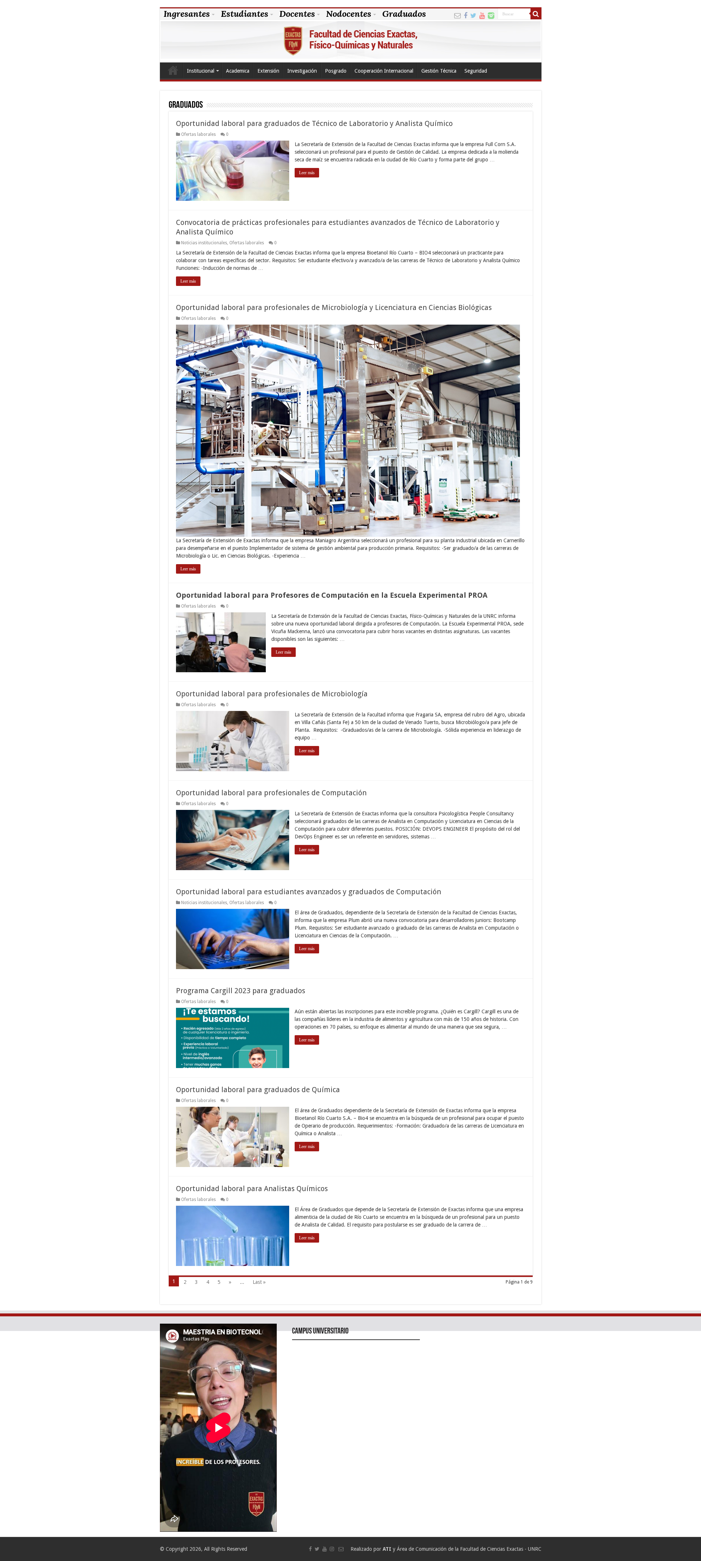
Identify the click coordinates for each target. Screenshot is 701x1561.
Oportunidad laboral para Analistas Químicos (252, 1188)
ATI (387, 1549)
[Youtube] (482, 14)
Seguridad (475, 71)
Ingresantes (187, 13)
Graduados (404, 13)
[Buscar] (535, 13)
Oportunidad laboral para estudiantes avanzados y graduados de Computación (308, 891)
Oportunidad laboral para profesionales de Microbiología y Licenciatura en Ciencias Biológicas (334, 307)
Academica (237, 71)
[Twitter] (473, 14)
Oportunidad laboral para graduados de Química (258, 1089)
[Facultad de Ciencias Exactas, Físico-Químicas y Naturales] (350, 41)
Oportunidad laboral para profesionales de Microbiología (272, 693)
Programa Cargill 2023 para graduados (240, 990)
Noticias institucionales (204, 242)
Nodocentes (348, 13)
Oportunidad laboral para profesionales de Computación (271, 792)
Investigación (302, 71)
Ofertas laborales (198, 134)
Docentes (297, 13)
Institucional (200, 71)
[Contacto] (457, 14)
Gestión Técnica (438, 71)
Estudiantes (244, 13)
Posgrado (335, 71)
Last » (259, 1282)
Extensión (268, 71)
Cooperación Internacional (384, 71)
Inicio (173, 70)
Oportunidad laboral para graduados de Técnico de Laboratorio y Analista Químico (314, 123)
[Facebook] (465, 14)
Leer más (307, 172)
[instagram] (491, 14)
